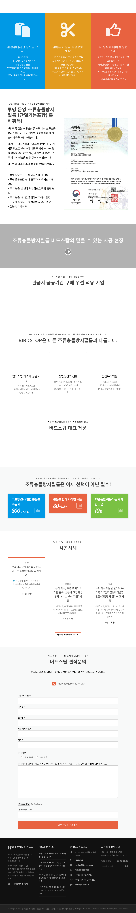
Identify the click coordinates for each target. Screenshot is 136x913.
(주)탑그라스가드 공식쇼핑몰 (85, 879)
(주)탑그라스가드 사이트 (83, 875)
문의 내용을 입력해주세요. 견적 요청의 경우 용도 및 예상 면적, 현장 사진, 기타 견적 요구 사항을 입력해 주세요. (62, 763)
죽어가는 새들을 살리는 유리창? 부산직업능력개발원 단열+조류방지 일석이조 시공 (52, 878)
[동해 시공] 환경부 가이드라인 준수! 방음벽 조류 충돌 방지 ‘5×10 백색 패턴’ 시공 (52, 865)
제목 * (20, 739)
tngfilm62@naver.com (84, 865)
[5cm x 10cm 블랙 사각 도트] (68, 445)
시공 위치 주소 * (24, 728)
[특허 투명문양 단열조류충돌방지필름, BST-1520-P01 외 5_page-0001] (77, 304)
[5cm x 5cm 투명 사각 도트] (18, 445)
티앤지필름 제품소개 (82, 884)
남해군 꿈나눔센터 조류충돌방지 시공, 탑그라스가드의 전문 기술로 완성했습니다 (52, 890)
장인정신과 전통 (68, 376)
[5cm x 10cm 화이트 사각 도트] (117, 445)
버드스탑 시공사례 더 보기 (66, 634)
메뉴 (125, 5)
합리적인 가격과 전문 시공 (26, 378)
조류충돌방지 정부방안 (20, 883)
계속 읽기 (25, 593)
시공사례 (26, 562)
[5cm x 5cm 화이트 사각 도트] (92, 445)
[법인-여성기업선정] (97, 303)
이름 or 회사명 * (24, 695)
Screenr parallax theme (102, 908)
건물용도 (68, 584)
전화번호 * (22, 717)
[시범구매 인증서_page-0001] (56, 304)
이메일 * (21, 706)
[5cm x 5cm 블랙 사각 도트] (43, 445)
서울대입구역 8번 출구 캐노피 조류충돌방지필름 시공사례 (26, 571)
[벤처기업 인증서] (16, 304)
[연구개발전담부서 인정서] (36, 304)
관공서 (110, 584)
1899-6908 (79, 860)
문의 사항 (22, 752)
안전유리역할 (109, 376)
